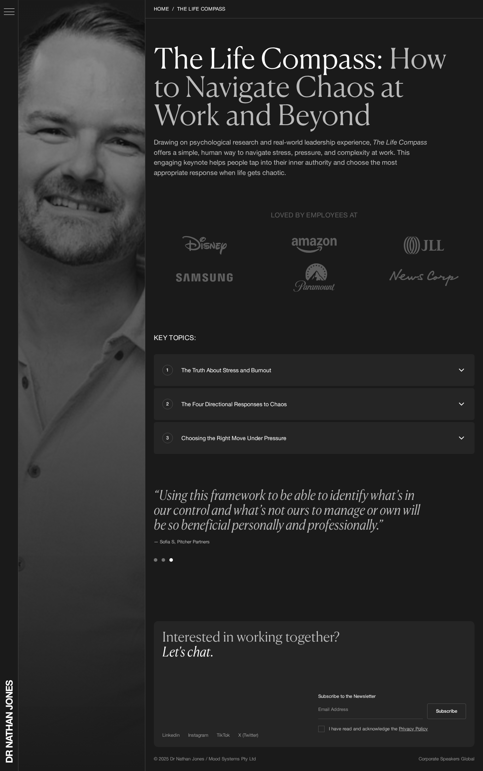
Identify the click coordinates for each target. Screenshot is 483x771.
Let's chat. (188, 651)
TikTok (223, 735)
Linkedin (171, 735)
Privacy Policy (413, 728)
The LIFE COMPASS (201, 9)
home (161, 9)
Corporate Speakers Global (447, 758)
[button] (9, 11)
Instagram (198, 735)
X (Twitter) (248, 735)
